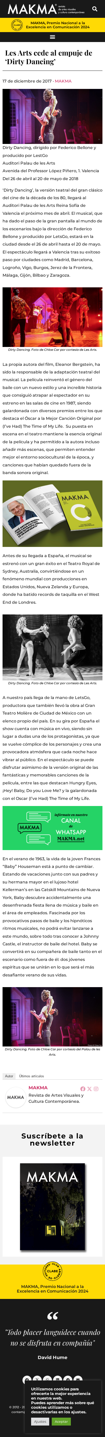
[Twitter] (89, 1089)
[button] (95, 9)
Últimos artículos (31, 1076)
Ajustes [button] (40, 1421)
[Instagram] (96, 1089)
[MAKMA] (16, 1097)
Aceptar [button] (61, 1421)
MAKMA (63, 81)
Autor (9, 1076)
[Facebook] (83, 1089)
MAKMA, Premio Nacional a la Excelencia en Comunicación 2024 (58, 25)
